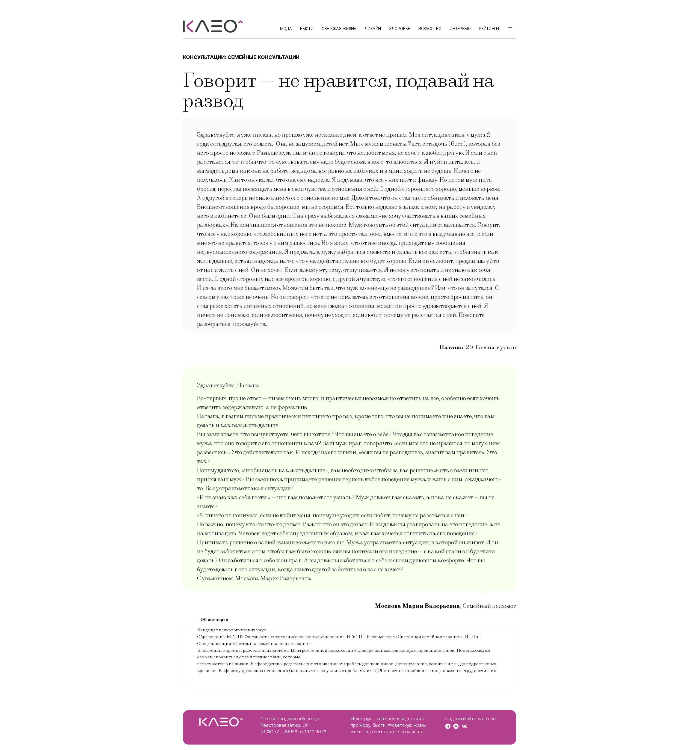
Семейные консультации (263, 57)
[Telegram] (448, 726)
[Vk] (464, 726)
